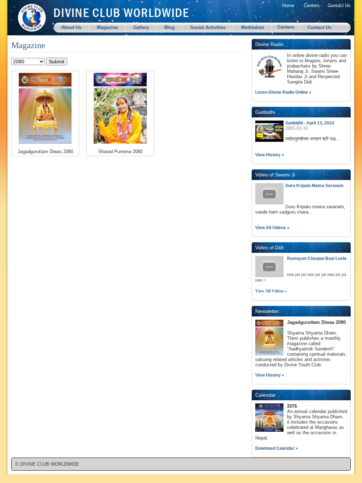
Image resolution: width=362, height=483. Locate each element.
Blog (169, 27)
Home (288, 5)
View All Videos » (272, 227)
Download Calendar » (276, 448)
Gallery (141, 27)
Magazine (107, 27)
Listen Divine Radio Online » (283, 92)
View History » (269, 154)
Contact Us (339, 5)
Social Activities (208, 27)
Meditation (252, 27)
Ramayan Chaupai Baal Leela (316, 258)
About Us (71, 27)
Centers (312, 5)
